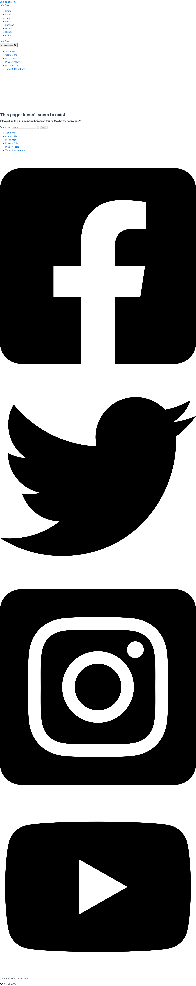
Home (8, 11)
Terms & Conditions (15, 69)
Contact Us (11, 54)
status (8, 14)
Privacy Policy (12, 62)
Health (8, 28)
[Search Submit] (38, 127)
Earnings (9, 25)
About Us (10, 51)
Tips (7, 18)
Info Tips (4, 5)
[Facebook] (98, 377)
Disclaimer (10, 58)
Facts (8, 21)
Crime (8, 35)
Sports (8, 32)
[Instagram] (98, 798)
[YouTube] (98, 972)
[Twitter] (98, 573)
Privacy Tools (12, 65)
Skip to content (8, 1)
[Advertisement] (98, 91)
